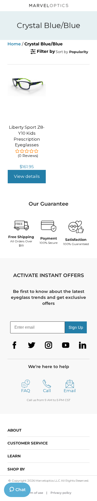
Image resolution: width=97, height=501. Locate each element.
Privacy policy (60, 493)
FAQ (25, 390)
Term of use (34, 493)
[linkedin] (82, 345)
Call (47, 390)
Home (14, 43)
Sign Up (76, 327)
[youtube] (65, 345)
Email (70, 390)
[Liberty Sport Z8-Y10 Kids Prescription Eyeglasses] (27, 77)
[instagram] (48, 345)
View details (27, 176)
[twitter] (31, 345)
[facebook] (14, 345)
